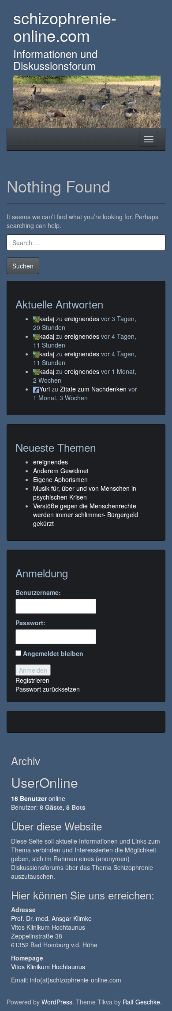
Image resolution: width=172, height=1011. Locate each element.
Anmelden (33, 670)
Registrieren (32, 680)
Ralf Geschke (141, 1001)
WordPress (56, 1001)
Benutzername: (38, 592)
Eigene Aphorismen (60, 479)
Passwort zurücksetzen (47, 689)
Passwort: (30, 622)
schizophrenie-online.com (64, 26)
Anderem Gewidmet (61, 470)
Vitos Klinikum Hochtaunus (48, 966)
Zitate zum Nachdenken (93, 388)
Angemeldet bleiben (53, 653)
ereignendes (81, 318)
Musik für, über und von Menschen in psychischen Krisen (84, 492)
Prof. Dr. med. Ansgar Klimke (51, 918)
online (38, 798)
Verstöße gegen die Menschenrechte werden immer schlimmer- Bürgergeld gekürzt (85, 514)
